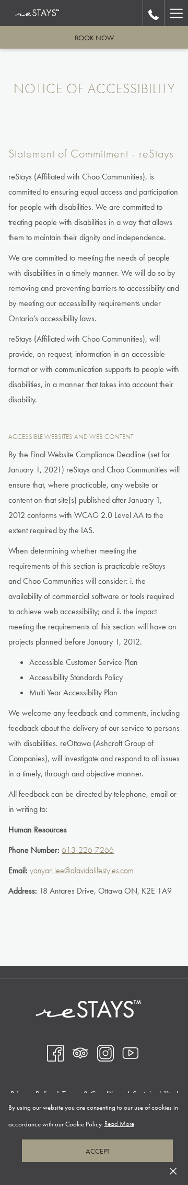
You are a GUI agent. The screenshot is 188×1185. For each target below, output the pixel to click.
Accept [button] (98, 1151)
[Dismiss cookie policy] (173, 1170)
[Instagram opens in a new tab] (105, 1052)
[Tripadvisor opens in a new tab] (80, 1052)
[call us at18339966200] (153, 13)
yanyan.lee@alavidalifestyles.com (81, 870)
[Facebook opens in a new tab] (55, 1052)
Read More (119, 1126)
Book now (94, 37)
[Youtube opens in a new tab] (130, 1052)
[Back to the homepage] (37, 13)
